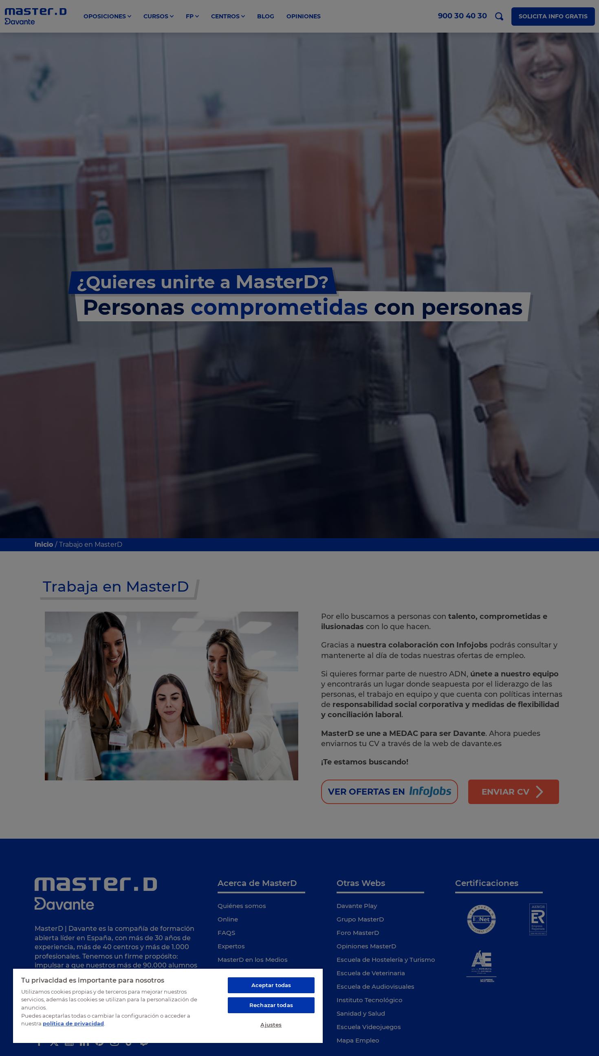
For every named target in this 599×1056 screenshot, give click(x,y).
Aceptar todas (271, 985)
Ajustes (271, 1024)
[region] (168, 1005)
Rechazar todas (271, 1005)
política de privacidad (73, 1023)
